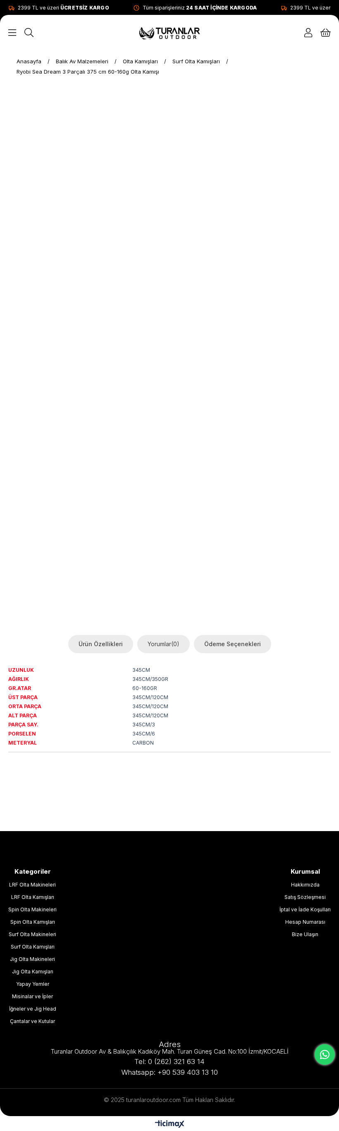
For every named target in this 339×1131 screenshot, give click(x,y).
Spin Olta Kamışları (32, 922)
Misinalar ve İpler (32, 996)
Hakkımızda (305, 885)
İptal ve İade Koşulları (305, 909)
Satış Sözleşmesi (305, 897)
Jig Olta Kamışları (32, 971)
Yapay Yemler (32, 984)
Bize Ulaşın (305, 934)
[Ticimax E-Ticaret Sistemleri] (169, 1124)
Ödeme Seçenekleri (232, 643)
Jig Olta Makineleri (32, 959)
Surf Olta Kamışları (33, 947)
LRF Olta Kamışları (32, 897)
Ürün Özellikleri (101, 643)
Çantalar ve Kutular (32, 1021)
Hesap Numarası (305, 922)
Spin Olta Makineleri (32, 909)
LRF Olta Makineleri (32, 885)
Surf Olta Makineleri (32, 934)
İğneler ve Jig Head (32, 1009)
